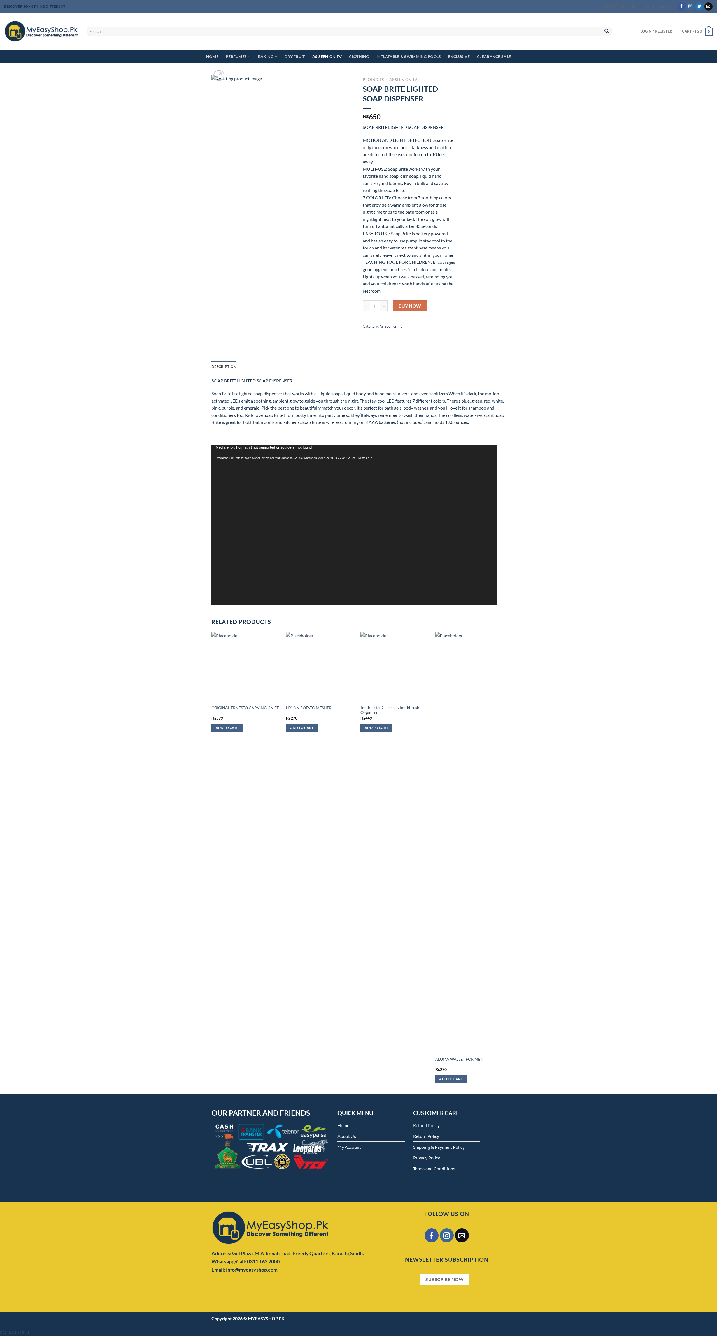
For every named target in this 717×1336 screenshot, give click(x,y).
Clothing (359, 56)
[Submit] (606, 31)
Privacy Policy (426, 1157)
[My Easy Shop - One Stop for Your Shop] (41, 31)
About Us (346, 1136)
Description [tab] (223, 366)
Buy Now (410, 305)
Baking (266, 56)
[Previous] (212, 863)
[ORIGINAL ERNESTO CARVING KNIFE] (246, 666)
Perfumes (236, 56)
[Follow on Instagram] (690, 6)
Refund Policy (426, 1125)
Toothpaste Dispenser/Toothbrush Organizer (389, 710)
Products (373, 79)
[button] (14, 1332)
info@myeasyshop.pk (657, 6)
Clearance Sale (494, 56)
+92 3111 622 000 (619, 6)
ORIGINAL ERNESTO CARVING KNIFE (245, 707)
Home (212, 56)
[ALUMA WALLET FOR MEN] (469, 842)
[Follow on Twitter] (699, 6)
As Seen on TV (327, 56)
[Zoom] (218, 75)
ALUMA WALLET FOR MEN (459, 1059)
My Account (349, 1147)
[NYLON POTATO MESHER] (320, 666)
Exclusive (459, 56)
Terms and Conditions (434, 1168)
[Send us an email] (708, 6)
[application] (354, 525)
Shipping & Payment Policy (439, 1147)
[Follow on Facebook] (682, 6)
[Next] (504, 863)
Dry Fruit (295, 56)
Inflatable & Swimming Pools (408, 56)
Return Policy (426, 1136)
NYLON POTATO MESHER (309, 707)
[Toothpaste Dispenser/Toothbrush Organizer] (395, 666)
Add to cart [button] (227, 727)
